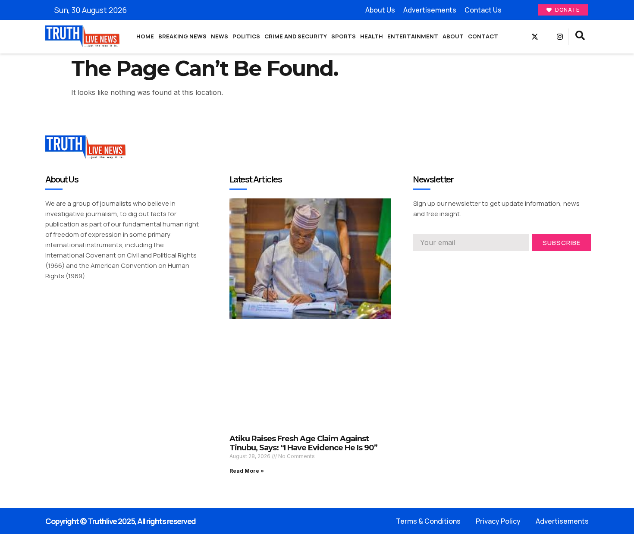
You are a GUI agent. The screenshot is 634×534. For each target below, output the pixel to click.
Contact (483, 36)
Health (371, 36)
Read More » (246, 471)
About (453, 36)
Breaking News (182, 36)
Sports (343, 36)
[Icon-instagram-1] (447, 263)
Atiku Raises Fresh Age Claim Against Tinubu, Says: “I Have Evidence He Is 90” (303, 443)
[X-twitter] (534, 36)
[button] (580, 36)
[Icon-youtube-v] (547, 36)
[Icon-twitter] (432, 263)
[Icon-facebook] (522, 36)
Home (145, 36)
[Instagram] (559, 36)
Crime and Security (295, 36)
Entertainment (412, 36)
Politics (246, 36)
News (219, 36)
